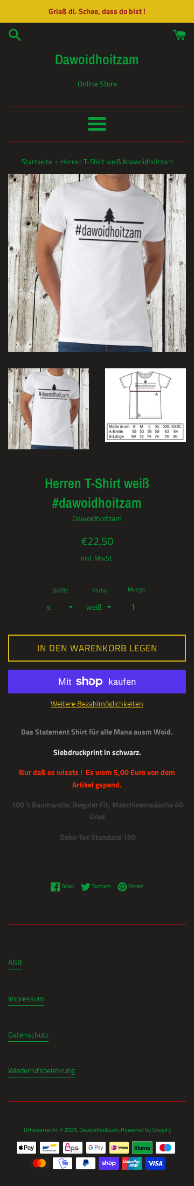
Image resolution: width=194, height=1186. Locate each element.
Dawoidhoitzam (97, 59)
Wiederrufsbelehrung (41, 1070)
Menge (137, 589)
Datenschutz (28, 1034)
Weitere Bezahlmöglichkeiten (97, 703)
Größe (60, 590)
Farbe (99, 590)
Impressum (26, 998)
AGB (15, 962)
